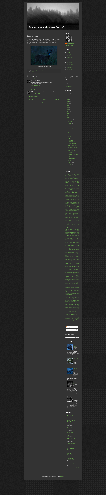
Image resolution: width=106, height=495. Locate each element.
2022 (68, 101)
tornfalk (66, 304)
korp (66, 229)
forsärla (66, 198)
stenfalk (77, 284)
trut (76, 305)
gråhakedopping (75, 203)
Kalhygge (70, 152)
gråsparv (74, 205)
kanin (72, 223)
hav (68, 213)
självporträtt (67, 268)
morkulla (77, 243)
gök (78, 210)
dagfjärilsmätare (76, 186)
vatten (66, 311)
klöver (75, 224)
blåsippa (67, 181)
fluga (75, 196)
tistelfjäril (67, 303)
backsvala (77, 174)
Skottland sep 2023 (71, 449)
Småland (72, 277)
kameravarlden (70, 448)
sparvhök (71, 282)
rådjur (33, 71)
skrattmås (77, 272)
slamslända (67, 276)
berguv (77, 175)
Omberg (73, 252)
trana (78, 304)
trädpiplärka (77, 307)
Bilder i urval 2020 (70, 60)
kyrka (78, 232)
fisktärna (73, 195)
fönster (71, 199)
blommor (70, 178)
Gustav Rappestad (35, 90)
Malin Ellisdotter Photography (70, 433)
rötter (75, 265)
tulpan (71, 308)
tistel (78, 301)
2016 (68, 113)
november (70, 121)
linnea (75, 236)
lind (73, 236)
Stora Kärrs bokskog (73, 289)
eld (78, 192)
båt (70, 185)
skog (74, 269)
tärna (69, 310)
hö (67, 218)
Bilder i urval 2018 (70, 64)
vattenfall (77, 311)
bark (70, 175)
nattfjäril (73, 248)
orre (70, 253)
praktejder (77, 255)
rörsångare (71, 265)
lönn (75, 239)
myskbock (71, 246)
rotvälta (69, 260)
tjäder (70, 303)
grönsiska (71, 207)
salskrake (66, 266)
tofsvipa (77, 303)
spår (66, 284)
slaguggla (77, 275)
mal (66, 242)
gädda (78, 209)
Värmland (67, 317)
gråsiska (70, 205)
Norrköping (68, 249)
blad (66, 178)
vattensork (77, 312)
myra (69, 246)
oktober (69, 123)
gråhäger (67, 205)
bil (66, 177)
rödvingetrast (74, 263)
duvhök (66, 192)
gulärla (74, 209)
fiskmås (70, 195)
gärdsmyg (71, 210)
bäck (73, 185)
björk (72, 177)
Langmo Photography (72, 463)
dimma (71, 189)
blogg (68, 178)
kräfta (66, 230)
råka (78, 260)
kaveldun (71, 224)
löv (78, 239)
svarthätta (77, 294)
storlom (67, 290)
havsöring (74, 213)
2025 (68, 95)
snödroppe (71, 280)
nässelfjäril (73, 250)
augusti (69, 164)
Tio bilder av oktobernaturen (71, 141)
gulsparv (70, 209)
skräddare (67, 273)
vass (78, 310)
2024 (68, 97)
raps (66, 259)
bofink (78, 181)
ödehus (66, 320)
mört (76, 246)
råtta (66, 262)
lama (78, 233)
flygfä (78, 196)
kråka (78, 229)
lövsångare (67, 241)
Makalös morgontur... (75, 369)
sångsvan (67, 298)
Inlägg (68, 327)
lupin (78, 238)
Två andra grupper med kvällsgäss (72, 148)
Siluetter (69, 136)
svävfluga (72, 297)
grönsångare (76, 207)
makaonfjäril (76, 241)
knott (66, 226)
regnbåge (70, 259)
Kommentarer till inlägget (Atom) (40, 102)
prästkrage (67, 256)
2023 (68, 99)
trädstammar (67, 308)
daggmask (67, 188)
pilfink (77, 253)
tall (73, 300)
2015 (68, 115)
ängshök (73, 318)
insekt (70, 220)
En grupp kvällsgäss (72, 150)
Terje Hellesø (70, 415)
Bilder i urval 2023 (70, 55)
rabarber (70, 257)
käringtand (67, 233)
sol (73, 280)
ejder (69, 192)
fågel (72, 198)
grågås (71, 203)
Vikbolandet (72, 314)
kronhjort (74, 229)
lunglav (75, 238)
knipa (78, 224)
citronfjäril (70, 186)
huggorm (66, 216)
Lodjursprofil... (76, 359)
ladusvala (73, 233)
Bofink (69, 156)
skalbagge (77, 268)
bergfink (74, 175)
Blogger (61, 476)
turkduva (74, 308)
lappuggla (77, 235)
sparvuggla (76, 282)
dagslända (71, 188)
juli (69, 166)
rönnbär (66, 265)
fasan (75, 193)
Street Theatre (69, 454)
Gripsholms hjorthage (71, 202)
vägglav (77, 315)
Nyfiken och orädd (75, 345)
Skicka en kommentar (33, 96)
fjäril (66, 196)
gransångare (72, 200)
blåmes (77, 179)
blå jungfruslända (75, 178)
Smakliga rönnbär (71, 158)
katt (78, 223)
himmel (66, 214)
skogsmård (72, 270)
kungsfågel (77, 230)
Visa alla (77, 467)
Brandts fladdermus (70, 182)
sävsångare (67, 300)
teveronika (73, 301)
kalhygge (77, 221)
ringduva (73, 259)
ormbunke (77, 252)
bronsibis (75, 182)
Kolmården (69, 228)
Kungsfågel (70, 138)
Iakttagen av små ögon (72, 145)
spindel (77, 283)
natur (78, 248)
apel (70, 174)
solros (76, 280)
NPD (68, 435)
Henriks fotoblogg (71, 443)
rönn (78, 263)
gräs (66, 206)
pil (75, 253)
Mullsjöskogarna (71, 245)
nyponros (77, 249)
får (74, 198)
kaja (73, 221)
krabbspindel (70, 229)
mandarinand (69, 242)
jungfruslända (67, 221)
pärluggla (67, 257)
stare (68, 284)
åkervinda (67, 318)
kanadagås (67, 223)
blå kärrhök (67, 179)
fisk (78, 193)
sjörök (74, 268)
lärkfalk (72, 239)
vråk (75, 315)
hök (69, 218)
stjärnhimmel (67, 287)
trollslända (73, 305)
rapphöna (77, 257)
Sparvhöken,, (69, 440)
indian (66, 220)
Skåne (74, 273)
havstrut (70, 213)
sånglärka (77, 297)
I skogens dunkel (70, 429)
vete (66, 314)
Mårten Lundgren (35, 79)
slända (77, 276)
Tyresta (66, 310)
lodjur (72, 238)
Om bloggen (69, 54)
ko (74, 226)
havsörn (77, 213)
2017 (68, 111)
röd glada (69, 262)
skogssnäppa (67, 272)
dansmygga (67, 189)
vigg (69, 314)
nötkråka (77, 250)
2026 (68, 93)
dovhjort (67, 191)
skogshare (77, 269)
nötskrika (67, 252)
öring (69, 320)
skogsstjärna (72, 272)
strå (78, 290)
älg (70, 318)
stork (78, 289)
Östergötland (74, 320)
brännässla (74, 184)
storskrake (71, 290)
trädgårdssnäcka (68, 307)
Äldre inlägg (57, 99)
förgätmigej (75, 199)
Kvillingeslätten (72, 232)
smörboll (71, 279)
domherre (77, 189)
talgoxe (71, 300)
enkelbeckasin (68, 193)
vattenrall (73, 312)
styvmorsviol (73, 291)
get (78, 199)
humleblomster (74, 216)
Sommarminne (71, 160)
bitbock (69, 177)
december (70, 119)
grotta (76, 202)
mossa (66, 245)
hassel (66, 213)
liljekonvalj (70, 236)
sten (74, 284)
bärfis (75, 185)
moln (74, 243)
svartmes (66, 296)
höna (75, 218)
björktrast (74, 177)
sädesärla (72, 298)
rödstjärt (70, 263)
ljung (78, 236)
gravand (77, 200)
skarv (66, 269)
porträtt (73, 255)
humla (70, 216)
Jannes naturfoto (70, 427)
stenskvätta (77, 286)
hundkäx (66, 217)
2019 (68, 107)
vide (67, 314)
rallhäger (73, 257)
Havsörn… (69, 416)
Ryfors (72, 260)
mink (71, 243)
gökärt (69, 211)
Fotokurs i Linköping (72, 128)
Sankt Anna (71, 266)
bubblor (77, 184)
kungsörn (67, 232)
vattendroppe (71, 311)
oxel (71, 253)
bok (66, 182)
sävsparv (77, 298)
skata (69, 269)
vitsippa (72, 315)
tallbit (75, 300)
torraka (75, 304)
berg (72, 175)
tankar (70, 301)
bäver (78, 185)
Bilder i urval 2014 (70, 71)
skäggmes (67, 275)
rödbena (73, 262)
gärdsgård (67, 210)
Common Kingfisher (71, 459)
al (65, 174)
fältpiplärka (67, 199)
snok (78, 279)
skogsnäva (77, 270)
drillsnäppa (72, 191)
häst (66, 218)
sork (78, 280)
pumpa (71, 256)
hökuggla (72, 218)
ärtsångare (77, 318)
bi (65, 177)
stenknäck (67, 286)
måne (74, 246)
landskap (68, 235)
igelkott (77, 218)
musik (77, 245)
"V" (68, 464)
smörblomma (67, 279)
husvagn (73, 217)
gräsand (69, 206)
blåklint (74, 179)
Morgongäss (70, 132)
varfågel (75, 310)
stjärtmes (75, 287)
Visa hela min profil (69, 45)
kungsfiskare (71, 230)
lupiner (66, 239)
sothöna (66, 282)
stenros (72, 286)
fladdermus (69, 196)
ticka (76, 301)
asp (74, 174)
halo (78, 211)
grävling (73, 206)
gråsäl (78, 205)
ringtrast (77, 259)
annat (68, 174)
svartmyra (70, 296)
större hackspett (73, 293)
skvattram (71, 273)
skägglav (77, 273)
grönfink (77, 206)
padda (74, 253)
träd (78, 306)
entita (72, 193)
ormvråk (67, 253)
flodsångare (73, 196)
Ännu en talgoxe (71, 134)
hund (78, 216)
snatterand (75, 279)
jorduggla (77, 220)
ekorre (73, 192)
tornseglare (71, 304)
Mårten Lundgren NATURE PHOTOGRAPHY (71, 422)
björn (78, 177)
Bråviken (70, 184)
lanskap (73, 235)
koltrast (75, 228)
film (76, 193)
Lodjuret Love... (75, 382)
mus (75, 245)
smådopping (67, 277)
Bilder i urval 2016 (70, 67)
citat (66, 186)
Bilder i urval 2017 (70, 66)
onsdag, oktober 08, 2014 (36, 93)
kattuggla (67, 224)
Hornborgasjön (71, 214)
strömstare (67, 291)
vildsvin (77, 314)
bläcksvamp (74, 181)
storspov (75, 290)
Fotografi (69, 453)
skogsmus (67, 270)
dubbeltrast (77, 191)
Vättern (75, 317)
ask (72, 174)
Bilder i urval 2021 (70, 59)
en (65, 193)
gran (69, 200)
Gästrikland (75, 210)
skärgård (72, 275)
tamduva (66, 301)
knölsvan (70, 226)
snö (68, 280)
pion (70, 255)
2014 (68, 117)
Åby (78, 317)
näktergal (70, 250)
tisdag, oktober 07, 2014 (36, 85)
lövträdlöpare (72, 241)
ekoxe (76, 192)
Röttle (78, 265)
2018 (68, 109)
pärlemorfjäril (76, 256)
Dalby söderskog (76, 188)
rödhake (77, 262)
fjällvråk (77, 195)
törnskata (72, 310)
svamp (78, 293)
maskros (74, 242)
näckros (66, 250)
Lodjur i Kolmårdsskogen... (75, 398)
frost (70, 198)
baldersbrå (67, 175)
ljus (70, 238)
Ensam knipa (70, 130)
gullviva (66, 209)
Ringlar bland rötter (72, 143)
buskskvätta (67, 185)
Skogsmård (69, 444)
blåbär (71, 179)
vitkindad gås (67, 315)
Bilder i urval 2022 (70, 57)
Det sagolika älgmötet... (71, 424)
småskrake (77, 277)
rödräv (66, 263)
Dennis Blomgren (71, 458)
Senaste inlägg (30, 99)
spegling (66, 283)
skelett (71, 269)
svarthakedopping (68, 294)
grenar (66, 202)
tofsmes (74, 303)
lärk (69, 239)
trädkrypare (73, 307)
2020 (68, 105)
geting (66, 200)
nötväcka (70, 252)
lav (67, 236)
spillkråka (73, 283)
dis (73, 189)
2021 (68, 103)
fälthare (77, 198)
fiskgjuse (66, 195)
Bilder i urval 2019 (70, 62)
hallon (76, 211)
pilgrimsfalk (67, 255)
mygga (66, 246)
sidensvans (76, 266)
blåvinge (70, 181)
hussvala (70, 217)
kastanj (75, 223)
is (72, 220)
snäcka (66, 280)
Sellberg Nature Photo (72, 439)
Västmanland (71, 317)
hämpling (77, 217)
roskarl (66, 260)
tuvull (78, 308)
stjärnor (72, 287)
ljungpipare (67, 238)
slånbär (73, 276)
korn (78, 228)
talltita (78, 300)
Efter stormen (70, 126)
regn (68, 259)
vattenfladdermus (68, 312)
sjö (71, 268)
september (70, 162)
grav (75, 200)
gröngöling (67, 207)
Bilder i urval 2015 (70, 69)
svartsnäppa (74, 296)
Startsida (44, 99)
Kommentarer (70, 329)
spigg (70, 283)
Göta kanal (72, 211)
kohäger (77, 226)
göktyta (66, 211)
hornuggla (77, 214)
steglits (71, 284)
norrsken (73, 249)
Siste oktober (70, 125)
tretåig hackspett (68, 305)
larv (66, 236)
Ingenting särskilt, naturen (73, 154)
